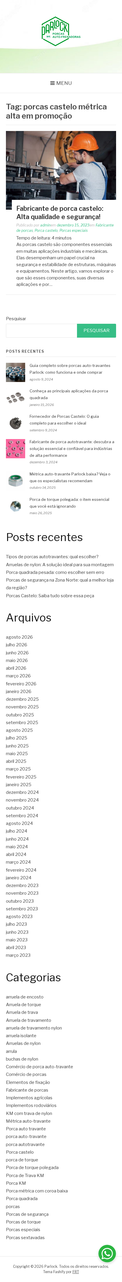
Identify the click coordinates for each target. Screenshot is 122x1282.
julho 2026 (16, 645)
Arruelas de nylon (23, 1043)
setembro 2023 (22, 909)
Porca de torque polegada (32, 1167)
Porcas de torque (23, 1222)
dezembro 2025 (22, 699)
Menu (64, 83)
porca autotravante (25, 1144)
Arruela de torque (23, 1004)
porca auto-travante (26, 1136)
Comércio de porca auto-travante (39, 1066)
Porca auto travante (26, 1129)
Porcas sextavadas (25, 1237)
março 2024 (18, 862)
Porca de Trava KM (25, 1175)
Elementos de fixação (28, 1082)
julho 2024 (16, 831)
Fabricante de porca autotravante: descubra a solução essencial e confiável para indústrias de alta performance (72, 448)
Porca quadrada (22, 1198)
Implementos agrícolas (29, 1097)
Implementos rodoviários (31, 1105)
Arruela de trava (22, 1012)
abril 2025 (16, 761)
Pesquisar (16, 318)
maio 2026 (17, 660)
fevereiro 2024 (21, 870)
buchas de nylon (22, 1059)
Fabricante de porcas (27, 1090)
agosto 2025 (19, 730)
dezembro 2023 (22, 885)
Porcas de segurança (27, 1214)
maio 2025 (17, 753)
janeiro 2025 (18, 784)
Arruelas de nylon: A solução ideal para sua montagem (60, 564)
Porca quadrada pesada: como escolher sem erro (55, 572)
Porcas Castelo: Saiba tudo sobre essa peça (50, 595)
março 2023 (18, 955)
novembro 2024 (22, 800)
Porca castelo (46, 230)
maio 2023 (17, 940)
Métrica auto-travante (28, 1121)
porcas (13, 1206)
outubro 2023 (20, 901)
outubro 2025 (20, 715)
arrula (11, 1051)
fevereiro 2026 (21, 684)
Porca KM (16, 1183)
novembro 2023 (22, 893)
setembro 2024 (22, 815)
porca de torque (22, 1160)
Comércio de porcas (26, 1074)
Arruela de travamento (28, 1020)
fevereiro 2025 (21, 777)
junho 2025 (17, 746)
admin (45, 225)
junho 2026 (17, 652)
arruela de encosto (25, 997)
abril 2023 (16, 947)
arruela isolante (21, 1035)
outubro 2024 (20, 808)
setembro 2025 (22, 722)
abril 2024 (16, 854)
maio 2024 (17, 846)
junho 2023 (17, 932)
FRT (76, 1272)
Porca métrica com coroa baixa (37, 1191)
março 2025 (18, 769)
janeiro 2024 (18, 877)
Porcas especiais (74, 230)
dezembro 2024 (22, 792)
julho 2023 (16, 924)
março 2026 (18, 676)
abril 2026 (16, 668)
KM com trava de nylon (29, 1113)
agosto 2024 (19, 823)
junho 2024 (17, 839)
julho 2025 (16, 738)
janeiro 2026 (18, 691)
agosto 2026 (19, 637)
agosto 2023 (19, 916)
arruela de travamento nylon (34, 1028)
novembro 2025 (22, 707)
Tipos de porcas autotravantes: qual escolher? (52, 556)
